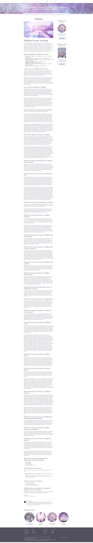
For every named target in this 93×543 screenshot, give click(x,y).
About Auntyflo (27, 530)
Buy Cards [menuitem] (84, 1)
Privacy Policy (27, 532)
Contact (33, 530)
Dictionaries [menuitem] (24, 1)
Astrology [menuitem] (74, 1)
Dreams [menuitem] (54, 1)
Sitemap (62, 537)
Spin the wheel (61, 38)
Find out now (62, 64)
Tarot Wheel (34, 532)
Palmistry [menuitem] (64, 1)
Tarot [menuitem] (15, 1)
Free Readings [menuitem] (36, 1)
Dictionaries (45, 530)
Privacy (67, 537)
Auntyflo (27, 537)
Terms (65, 537)
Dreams (44, 532)
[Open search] (92, 1)
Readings (52, 530)
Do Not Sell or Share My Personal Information (30, 538)
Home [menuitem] (7, 1)
